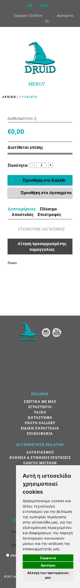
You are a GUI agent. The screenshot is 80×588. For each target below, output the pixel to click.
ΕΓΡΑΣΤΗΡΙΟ (40, 407)
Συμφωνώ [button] (48, 558)
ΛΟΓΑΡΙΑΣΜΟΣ (40, 452)
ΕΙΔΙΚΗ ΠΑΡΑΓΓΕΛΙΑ (40, 428)
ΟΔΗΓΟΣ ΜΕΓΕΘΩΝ (40, 463)
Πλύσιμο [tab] (48, 208)
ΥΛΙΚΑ (40, 412)
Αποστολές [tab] (23, 214)
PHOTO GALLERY (40, 423)
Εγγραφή (20, 15)
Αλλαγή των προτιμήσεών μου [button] (48, 575)
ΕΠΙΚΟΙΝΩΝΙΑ (40, 433)
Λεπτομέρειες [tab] (22, 208)
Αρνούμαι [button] (48, 565)
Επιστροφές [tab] (49, 214)
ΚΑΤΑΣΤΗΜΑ (40, 417)
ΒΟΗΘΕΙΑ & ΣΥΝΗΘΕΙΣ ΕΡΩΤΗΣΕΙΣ (40, 457)
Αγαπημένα (65, 15)
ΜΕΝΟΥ (36, 84)
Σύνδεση (35, 15)
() (47, 21)
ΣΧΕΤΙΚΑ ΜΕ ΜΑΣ (40, 401)
